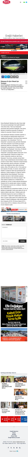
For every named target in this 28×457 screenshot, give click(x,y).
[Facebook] (3, 77)
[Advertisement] (14, 19)
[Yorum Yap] (17, 77)
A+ (26, 81)
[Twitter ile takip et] (11, 447)
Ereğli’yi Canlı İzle (5, 52)
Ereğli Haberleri (14, 431)
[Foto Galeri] (26, 2)
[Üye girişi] (16, 447)
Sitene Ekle (14, 436)
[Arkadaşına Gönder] (11, 77)
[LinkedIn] (8, 77)
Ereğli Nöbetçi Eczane (14, 437)
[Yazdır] (14, 77)
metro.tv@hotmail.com (19, 442)
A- (26, 83)
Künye (14, 433)
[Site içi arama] (19, 447)
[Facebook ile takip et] (8, 447)
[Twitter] (5, 77)
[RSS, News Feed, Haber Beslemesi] (14, 447)
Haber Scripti (12, 451)
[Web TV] (24, 2)
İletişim (14, 434)
